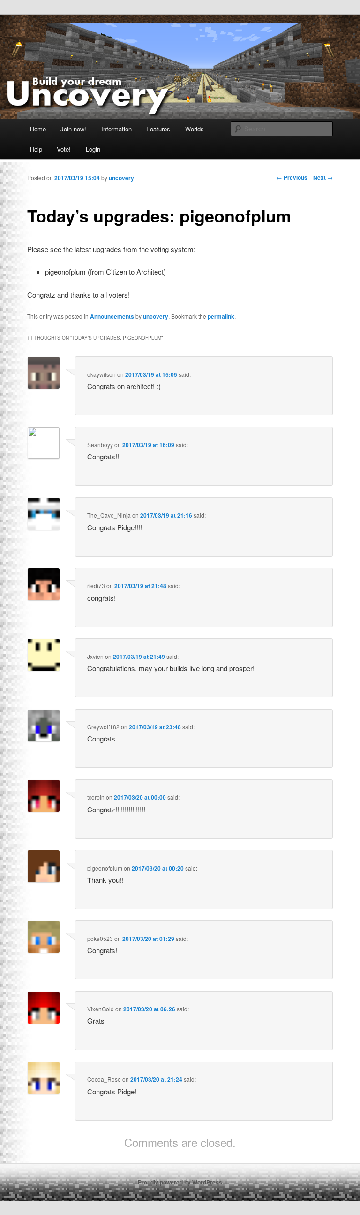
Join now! (73, 128)
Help (36, 149)
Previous (292, 177)
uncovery (155, 316)
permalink (221, 316)
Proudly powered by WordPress (180, 1182)
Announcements (112, 316)
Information (116, 128)
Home (38, 128)
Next (323, 177)
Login (93, 149)
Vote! (64, 149)
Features (158, 128)
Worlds (194, 128)
